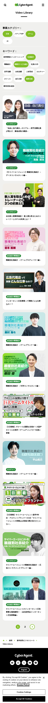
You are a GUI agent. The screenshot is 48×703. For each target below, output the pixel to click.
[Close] (44, 678)
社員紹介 (31, 57)
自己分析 (18, 79)
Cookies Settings (24, 692)
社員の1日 (34, 64)
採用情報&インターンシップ (13, 57)
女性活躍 (18, 72)
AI (7, 41)
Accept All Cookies (24, 699)
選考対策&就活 (8, 86)
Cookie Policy (23, 685)
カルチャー (41, 72)
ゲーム (30, 34)
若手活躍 (7, 72)
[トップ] (4, 640)
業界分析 (29, 79)
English (24, 670)
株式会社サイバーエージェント (24, 5)
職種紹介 (7, 64)
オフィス (7, 79)
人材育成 (29, 72)
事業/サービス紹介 (21, 64)
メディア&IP (19, 34)
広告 (7, 34)
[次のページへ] (32, 627)
